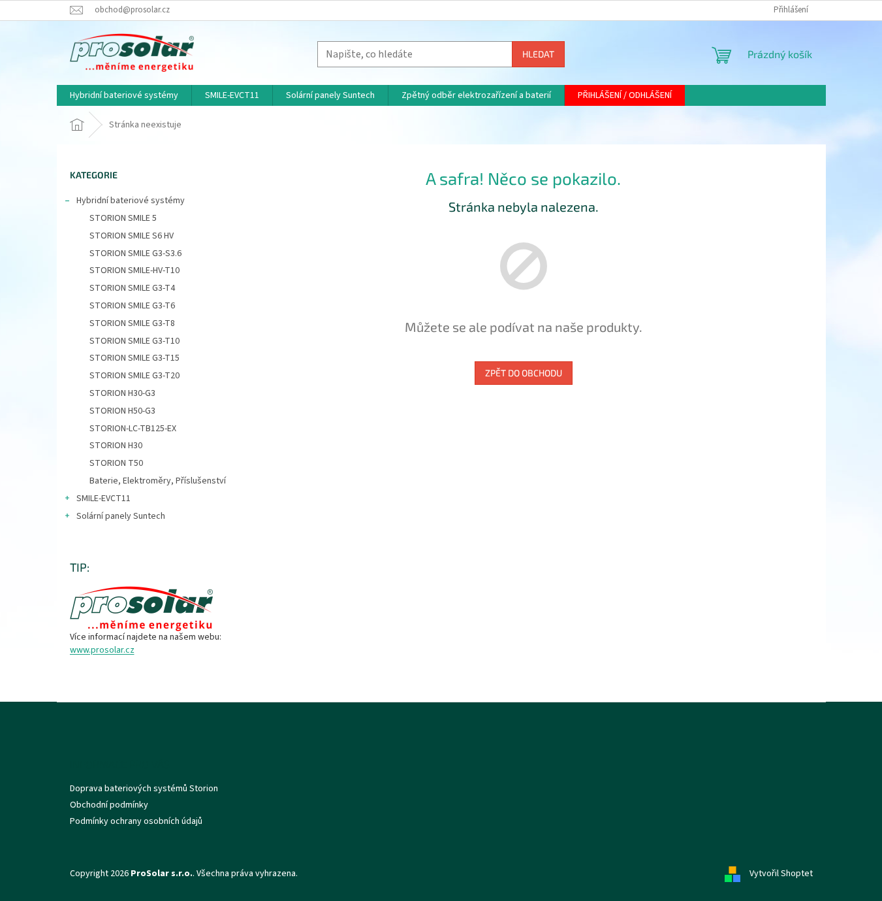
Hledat (538, 53)
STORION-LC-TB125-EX (132, 428)
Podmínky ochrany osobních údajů (136, 821)
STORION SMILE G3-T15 (134, 358)
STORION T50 (116, 463)
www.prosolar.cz (102, 650)
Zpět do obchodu (523, 372)
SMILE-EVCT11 (103, 498)
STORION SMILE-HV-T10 (134, 270)
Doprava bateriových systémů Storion (144, 788)
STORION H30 (115, 445)
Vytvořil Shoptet (781, 874)
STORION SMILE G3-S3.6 (135, 253)
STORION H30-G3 (122, 393)
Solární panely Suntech (120, 516)
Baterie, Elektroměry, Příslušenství (157, 480)
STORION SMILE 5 (123, 218)
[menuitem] (124, 95)
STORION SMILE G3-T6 (132, 305)
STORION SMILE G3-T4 (132, 288)
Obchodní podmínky (109, 804)
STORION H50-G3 (122, 411)
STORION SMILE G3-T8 (132, 323)
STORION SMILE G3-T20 (134, 375)
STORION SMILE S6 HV (131, 235)
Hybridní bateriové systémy (130, 200)
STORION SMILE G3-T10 (134, 341)
